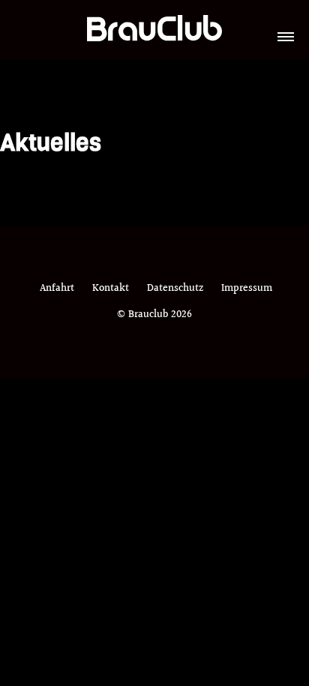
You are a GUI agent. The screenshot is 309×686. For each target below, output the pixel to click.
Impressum (246, 288)
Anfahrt (57, 288)
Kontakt (110, 288)
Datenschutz (175, 288)
